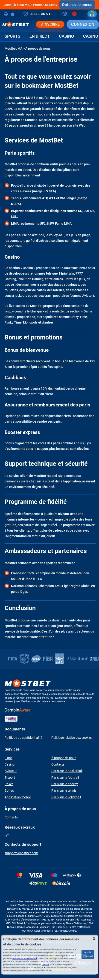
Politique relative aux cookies (71, 737)
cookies (45, 964)
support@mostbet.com (21, 853)
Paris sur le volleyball (66, 797)
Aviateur (11, 771)
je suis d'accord (88, 954)
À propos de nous (63, 758)
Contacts (57, 764)
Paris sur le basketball (66, 771)
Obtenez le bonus (77, 4)
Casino (66, 36)
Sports (12, 36)
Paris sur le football (65, 777)
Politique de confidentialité (23, 737)
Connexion (82, 24)
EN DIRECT (39, 36)
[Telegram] (7, 835)
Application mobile (18, 797)
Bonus (9, 790)
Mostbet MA (13, 48)
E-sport (10, 777)
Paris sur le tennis (63, 790)
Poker (9, 784)
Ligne (8, 758)
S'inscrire (50, 24)
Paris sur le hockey (64, 784)
